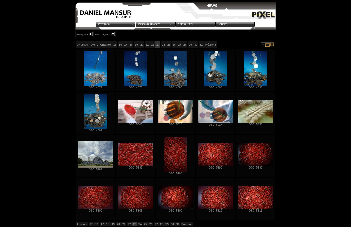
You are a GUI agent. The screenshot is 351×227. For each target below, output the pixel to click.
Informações (102, 34)
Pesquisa (82, 34)
